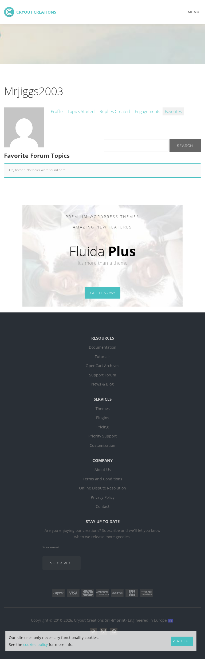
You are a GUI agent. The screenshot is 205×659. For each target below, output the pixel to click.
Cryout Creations (36, 12)
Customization (102, 445)
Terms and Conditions (102, 479)
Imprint (118, 620)
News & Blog (102, 384)
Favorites (173, 111)
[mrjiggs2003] (24, 144)
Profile (57, 111)
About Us (102, 469)
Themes (103, 408)
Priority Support (102, 436)
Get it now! (102, 293)
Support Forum (102, 375)
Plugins (102, 417)
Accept (183, 641)
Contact (102, 506)
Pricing (102, 427)
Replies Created (115, 111)
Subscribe (61, 563)
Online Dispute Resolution (102, 488)
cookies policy (35, 644)
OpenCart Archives (102, 365)
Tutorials (103, 356)
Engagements (147, 111)
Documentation (102, 347)
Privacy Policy (103, 497)
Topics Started (81, 111)
